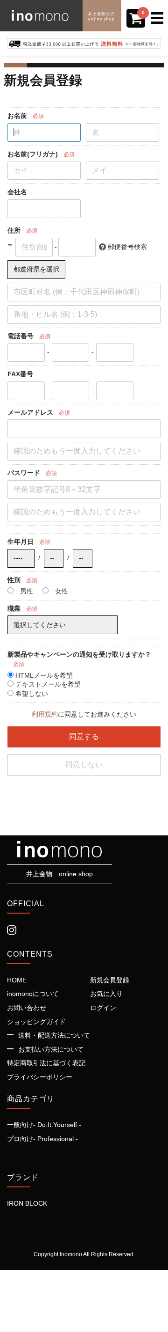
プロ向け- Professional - (42, 1138)
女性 (60, 591)
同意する (84, 736)
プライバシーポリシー (39, 1076)
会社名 (17, 192)
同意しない (84, 764)
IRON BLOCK (27, 1203)
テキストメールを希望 (47, 684)
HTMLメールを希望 (43, 675)
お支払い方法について (51, 1049)
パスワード (23, 472)
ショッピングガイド (36, 1021)
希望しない (31, 693)
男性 (25, 591)
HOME (17, 979)
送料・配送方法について (54, 1035)
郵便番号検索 (127, 246)
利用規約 (45, 714)
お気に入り (106, 993)
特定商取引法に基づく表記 (46, 1062)
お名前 (17, 115)
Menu (159, 11)
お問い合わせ (26, 1007)
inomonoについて (33, 993)
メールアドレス (30, 412)
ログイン (103, 1007)
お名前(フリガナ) (32, 153)
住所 (14, 230)
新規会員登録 (109, 979)
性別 (14, 579)
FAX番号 (20, 374)
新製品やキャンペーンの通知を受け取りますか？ (79, 654)
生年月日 (20, 541)
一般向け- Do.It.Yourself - (44, 1124)
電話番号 (20, 335)
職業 (14, 608)
